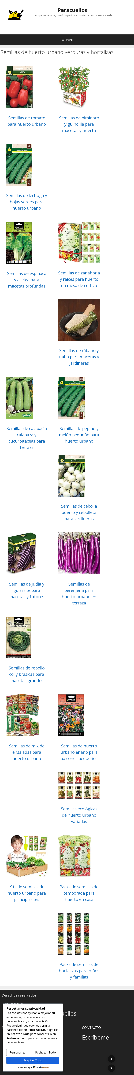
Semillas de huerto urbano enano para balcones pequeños (79, 752)
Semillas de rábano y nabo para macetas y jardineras (79, 356)
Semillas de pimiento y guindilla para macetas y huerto (79, 124)
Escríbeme (95, 1037)
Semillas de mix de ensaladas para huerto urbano (26, 752)
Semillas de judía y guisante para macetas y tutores (26, 590)
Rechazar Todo (45, 1052)
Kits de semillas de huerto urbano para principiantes (27, 893)
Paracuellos (72, 10)
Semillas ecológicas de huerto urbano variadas (79, 815)
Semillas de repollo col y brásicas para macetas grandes (27, 674)
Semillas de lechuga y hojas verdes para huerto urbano (26, 201)
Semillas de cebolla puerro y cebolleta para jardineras (79, 512)
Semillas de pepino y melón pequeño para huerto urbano (79, 434)
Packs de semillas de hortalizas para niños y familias (79, 970)
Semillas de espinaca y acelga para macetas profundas (26, 279)
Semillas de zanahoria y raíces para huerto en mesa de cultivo (79, 279)
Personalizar (18, 1052)
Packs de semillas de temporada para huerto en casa (79, 893)
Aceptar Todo (32, 1060)
